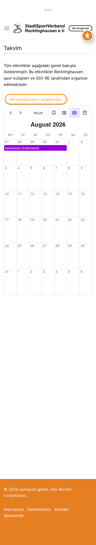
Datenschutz (39, 509)
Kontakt (62, 509)
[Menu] (7, 28)
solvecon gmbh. (34, 489)
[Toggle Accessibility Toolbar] (87, 36)
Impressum (14, 509)
